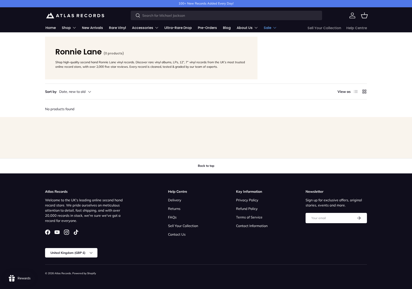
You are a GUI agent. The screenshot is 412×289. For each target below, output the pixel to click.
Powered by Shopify (84, 273)
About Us (245, 27)
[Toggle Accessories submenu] (156, 27)
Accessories (142, 27)
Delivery (174, 200)
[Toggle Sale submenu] (274, 27)
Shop (66, 27)
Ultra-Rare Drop (178, 27)
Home (50, 27)
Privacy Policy (247, 200)
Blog (227, 27)
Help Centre (356, 28)
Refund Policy (247, 208)
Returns (174, 208)
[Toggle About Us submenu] (256, 27)
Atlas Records (63, 273)
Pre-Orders (207, 27)
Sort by (51, 91)
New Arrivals (92, 27)
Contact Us (177, 234)
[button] (364, 15)
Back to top (206, 166)
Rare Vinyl (117, 27)
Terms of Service (249, 217)
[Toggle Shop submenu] (74, 27)
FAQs (172, 217)
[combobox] (226, 15)
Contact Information (252, 226)
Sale (267, 27)
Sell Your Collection (324, 28)
